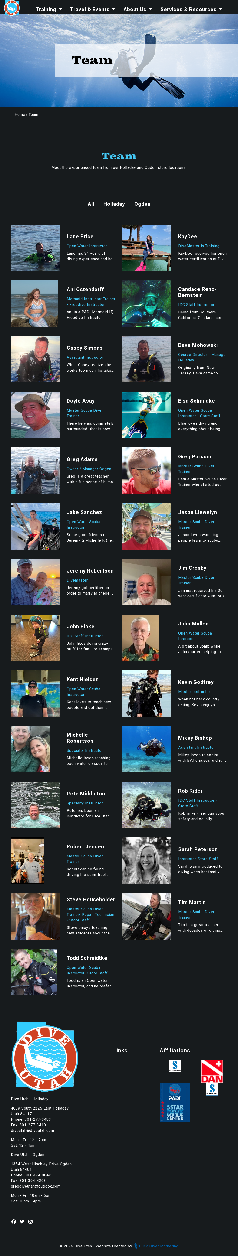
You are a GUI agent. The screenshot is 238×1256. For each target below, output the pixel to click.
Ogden (142, 204)
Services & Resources (189, 9)
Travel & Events (90, 9)
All (91, 204)
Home (20, 114)
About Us (135, 9)
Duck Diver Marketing (158, 1246)
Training (47, 9)
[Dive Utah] (12, 8)
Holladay (114, 204)
